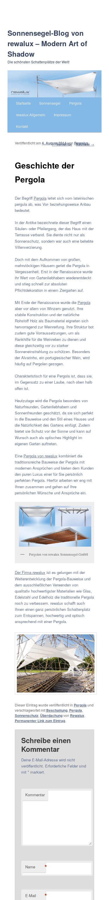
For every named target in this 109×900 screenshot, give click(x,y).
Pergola (75, 103)
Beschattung (56, 710)
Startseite (23, 103)
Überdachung (51, 715)
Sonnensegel (49, 103)
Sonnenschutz (26, 715)
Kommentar (35, 794)
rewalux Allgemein (30, 114)
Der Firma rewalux (30, 572)
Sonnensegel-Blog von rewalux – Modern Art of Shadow (47, 43)
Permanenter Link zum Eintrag (40, 720)
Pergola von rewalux (41, 456)
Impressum (62, 114)
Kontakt (22, 126)
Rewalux (81, 143)
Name (35, 867)
